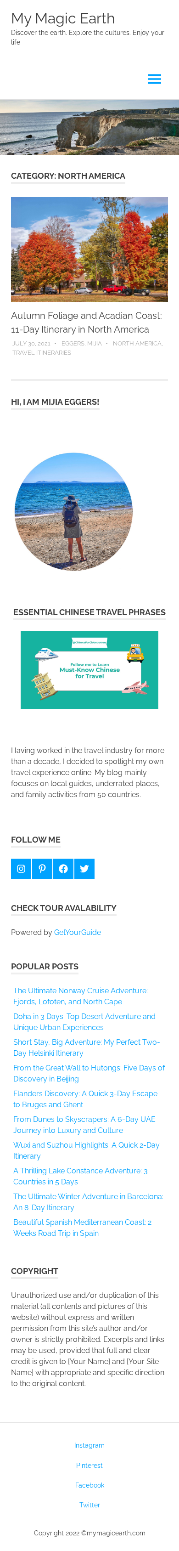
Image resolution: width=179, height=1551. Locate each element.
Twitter (89, 1505)
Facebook (89, 1485)
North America (137, 343)
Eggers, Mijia (82, 343)
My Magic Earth (63, 18)
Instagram (89, 1445)
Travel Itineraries (41, 352)
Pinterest (89, 1465)
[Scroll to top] (162, 1534)
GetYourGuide (77, 932)
